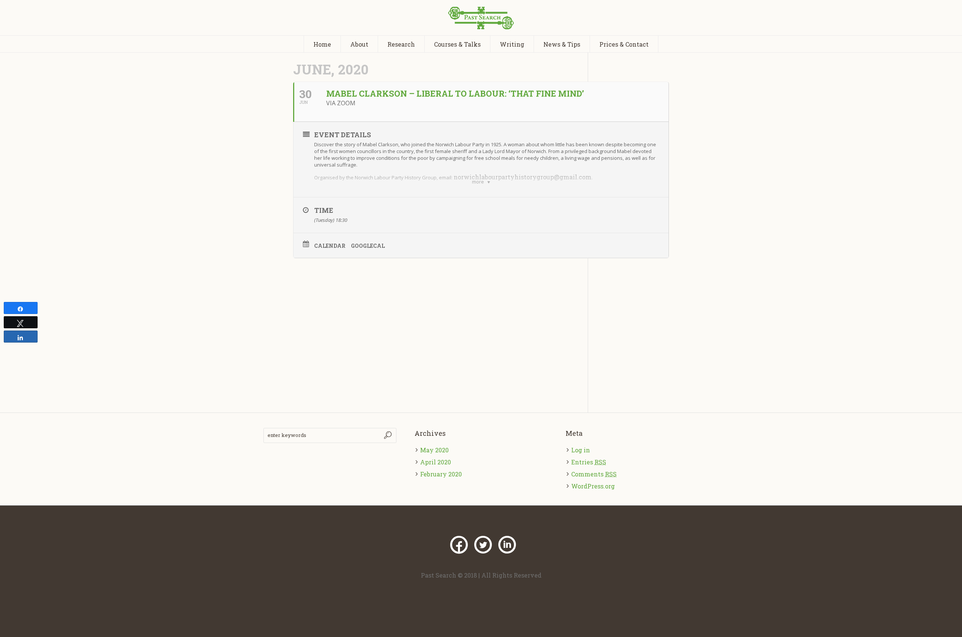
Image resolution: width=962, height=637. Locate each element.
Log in (580, 450)
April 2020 (435, 462)
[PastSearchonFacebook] (458, 544)
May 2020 (434, 450)
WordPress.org (593, 486)
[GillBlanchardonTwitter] (482, 544)
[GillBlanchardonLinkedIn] (507, 544)
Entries (588, 462)
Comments (594, 474)
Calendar (329, 245)
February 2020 (441, 474)
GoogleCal (368, 245)
